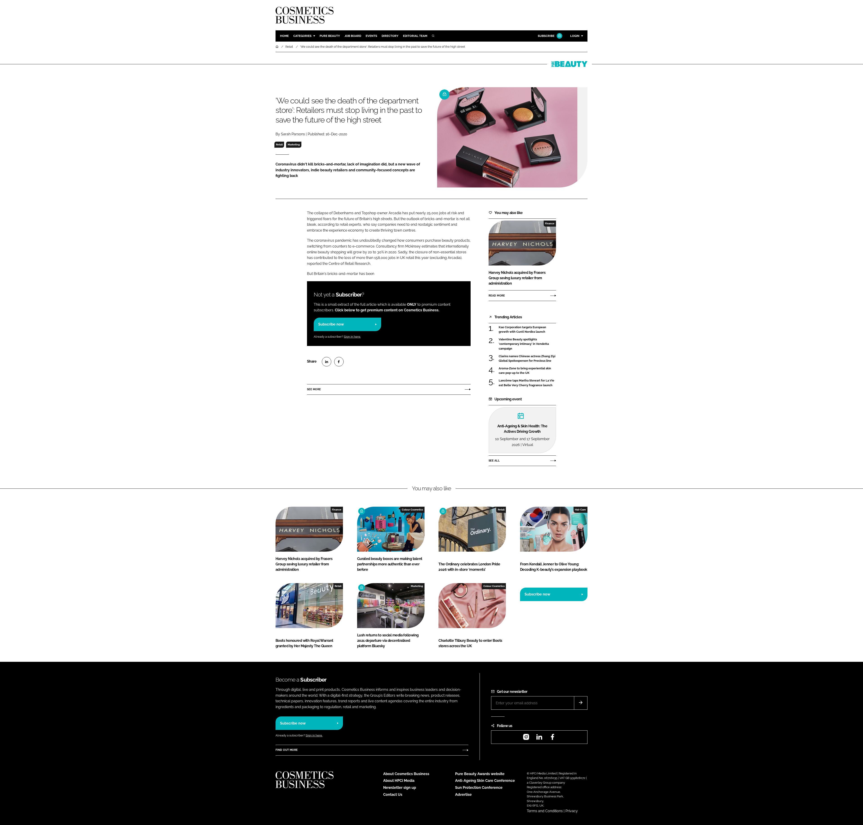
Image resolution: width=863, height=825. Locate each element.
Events (371, 36)
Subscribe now (331, 324)
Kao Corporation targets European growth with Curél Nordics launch (527, 329)
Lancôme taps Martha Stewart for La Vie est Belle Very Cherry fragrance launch (527, 383)
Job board (353, 36)
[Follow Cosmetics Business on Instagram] (526, 738)
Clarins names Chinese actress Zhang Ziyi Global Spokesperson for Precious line (527, 358)
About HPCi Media (398, 780)
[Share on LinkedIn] (326, 361)
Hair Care (580, 509)
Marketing (294, 144)
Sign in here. (352, 336)
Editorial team (415, 36)
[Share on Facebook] (339, 361)
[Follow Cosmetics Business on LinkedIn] (539, 738)
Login (574, 36)
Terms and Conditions (545, 811)
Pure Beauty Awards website (480, 774)
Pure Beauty (330, 36)
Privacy (571, 811)
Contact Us (392, 794)
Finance (549, 223)
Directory (390, 36)
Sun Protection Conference (479, 787)
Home (284, 36)
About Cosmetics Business (406, 774)
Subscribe (546, 36)
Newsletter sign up (399, 787)
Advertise (463, 794)
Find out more (287, 749)
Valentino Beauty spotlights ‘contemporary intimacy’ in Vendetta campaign (527, 344)
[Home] (277, 46)
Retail (279, 144)
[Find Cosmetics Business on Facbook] (552, 738)
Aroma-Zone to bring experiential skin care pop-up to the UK (527, 370)
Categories (302, 36)
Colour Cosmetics (412, 509)
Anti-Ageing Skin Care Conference (485, 780)
